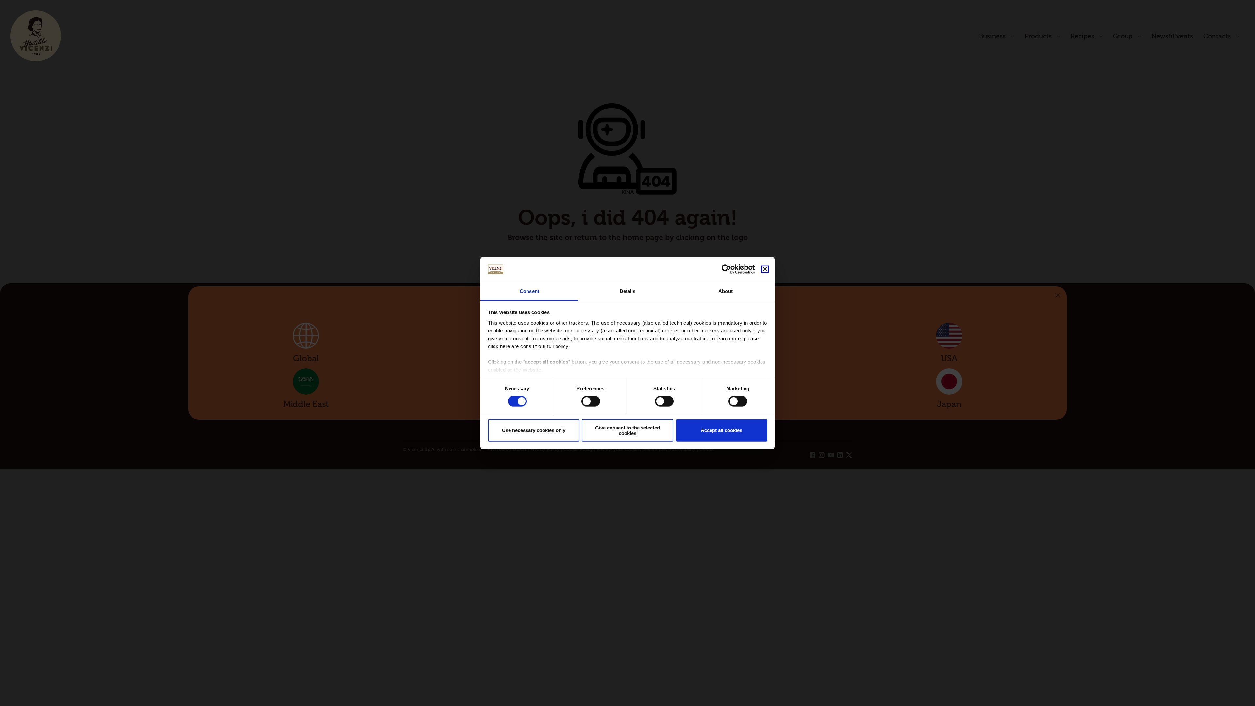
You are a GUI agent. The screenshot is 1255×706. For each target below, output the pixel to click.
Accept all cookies (721, 430)
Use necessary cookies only (533, 430)
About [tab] (725, 291)
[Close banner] (765, 269)
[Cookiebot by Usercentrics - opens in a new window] (726, 269)
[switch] (590, 401)
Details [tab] (628, 291)
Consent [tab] (529, 291)
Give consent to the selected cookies (627, 430)
